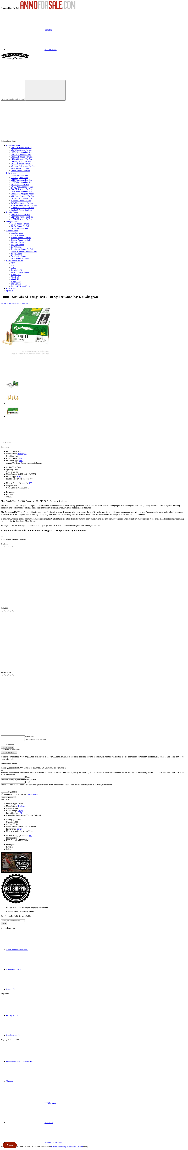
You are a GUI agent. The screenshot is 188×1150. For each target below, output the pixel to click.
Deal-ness (5, 544)
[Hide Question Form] (2, 770)
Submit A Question (9, 752)
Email (27, 782)
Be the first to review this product (14, 303)
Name (27, 777)
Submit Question (8, 797)
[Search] (45, 90)
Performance (6, 672)
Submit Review (7, 747)
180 (30, 483)
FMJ (21, 460)
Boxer (19, 476)
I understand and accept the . (21, 794)
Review (10, 745)
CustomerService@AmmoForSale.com (67, 1147)
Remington (22, 454)
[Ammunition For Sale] (47, 8)
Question (13, 792)
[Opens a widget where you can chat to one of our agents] (10, 1145)
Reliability (5, 608)
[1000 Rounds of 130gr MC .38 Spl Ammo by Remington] (25, 355)
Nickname (29, 737)
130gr (20, 458)
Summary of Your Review (35, 739)
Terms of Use (32, 794)
